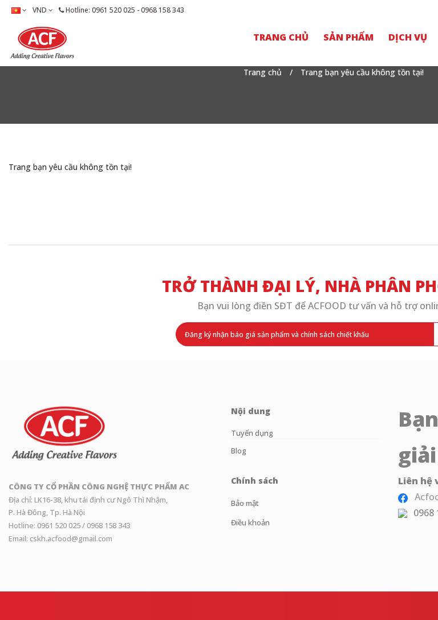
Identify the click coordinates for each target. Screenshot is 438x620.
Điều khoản (250, 522)
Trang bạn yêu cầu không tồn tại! (362, 72)
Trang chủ (263, 72)
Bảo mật (245, 503)
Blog (238, 450)
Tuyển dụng (252, 433)
